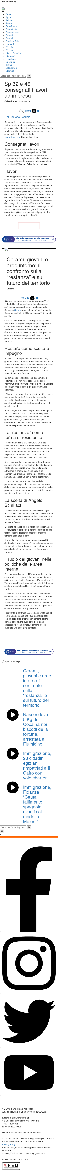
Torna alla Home (29, 225)
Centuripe (10, 35)
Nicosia (9, 46)
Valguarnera (11, 67)
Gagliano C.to (12, 41)
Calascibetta (12, 29)
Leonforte (10, 44)
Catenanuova (12, 32)
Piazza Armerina (13, 52)
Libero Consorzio (12, 136)
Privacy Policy (9, 1)
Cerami (9, 38)
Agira (8, 17)
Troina (9, 64)
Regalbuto (11, 58)
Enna (8, 14)
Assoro (9, 23)
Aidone (9, 20)
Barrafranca (11, 26)
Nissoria (10, 49)
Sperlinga (10, 61)
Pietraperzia (11, 55)
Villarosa (10, 70)
